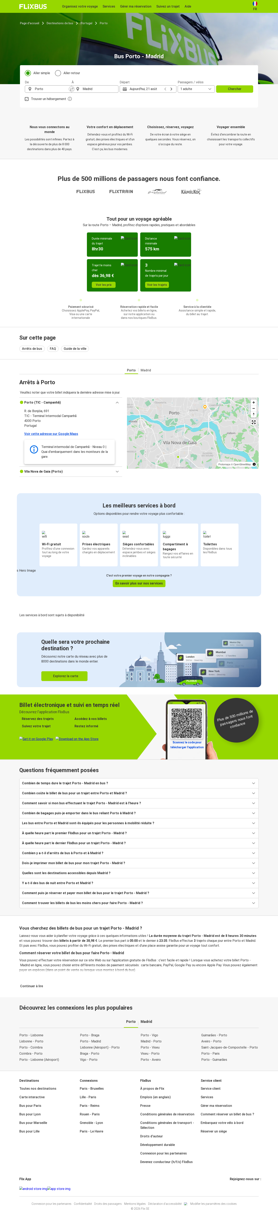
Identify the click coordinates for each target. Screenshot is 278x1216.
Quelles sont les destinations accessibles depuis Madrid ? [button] (66, 873)
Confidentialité (83, 1203)
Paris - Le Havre (91, 1131)
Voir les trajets (157, 284)
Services (207, 1097)
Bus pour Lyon (30, 1114)
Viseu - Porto (150, 1053)
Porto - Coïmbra (31, 1047)
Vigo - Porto (88, 1060)
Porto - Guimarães (214, 1060)
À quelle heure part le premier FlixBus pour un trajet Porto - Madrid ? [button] (74, 833)
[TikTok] (236, 1189)
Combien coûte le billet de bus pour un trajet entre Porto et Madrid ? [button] (74, 793)
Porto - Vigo (149, 1035)
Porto (104, 23)
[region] (193, 433)
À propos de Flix (152, 1089)
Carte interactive (32, 1097)
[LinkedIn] (234, 1189)
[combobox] (52, 89)
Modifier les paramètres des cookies (213, 1203)
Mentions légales (135, 1203)
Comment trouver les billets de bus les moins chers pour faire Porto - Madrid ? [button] (82, 903)
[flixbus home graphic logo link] (33, 6)
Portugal (86, 23)
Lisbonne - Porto (31, 1041)
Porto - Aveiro (151, 1060)
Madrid (146, 370)
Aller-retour (71, 73)
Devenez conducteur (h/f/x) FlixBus (166, 1162)
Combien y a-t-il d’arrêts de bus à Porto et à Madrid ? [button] (62, 853)
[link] (139, 659)
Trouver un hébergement (48, 99)
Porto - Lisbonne (31, 1035)
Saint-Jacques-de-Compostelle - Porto (229, 1047)
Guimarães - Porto (214, 1035)
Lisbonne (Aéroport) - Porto (100, 1047)
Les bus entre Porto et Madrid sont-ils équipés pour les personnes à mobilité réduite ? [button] (88, 823)
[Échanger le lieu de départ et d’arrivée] (71, 89)
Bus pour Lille (29, 1131)
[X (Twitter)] (235, 1189)
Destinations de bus (60, 23)
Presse (145, 1106)
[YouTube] (232, 1189)
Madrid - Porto (151, 1041)
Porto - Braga (89, 1035)
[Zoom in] (254, 402)
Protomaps (224, 464)
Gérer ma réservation (216, 1106)
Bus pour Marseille (33, 1123)
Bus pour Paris (30, 1106)
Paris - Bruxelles (92, 1089)
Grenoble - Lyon (91, 1123)
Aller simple (41, 73)
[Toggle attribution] (254, 464)
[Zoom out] (254, 408)
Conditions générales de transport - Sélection (167, 1125)
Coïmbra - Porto (31, 1053)
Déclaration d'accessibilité (165, 1203)
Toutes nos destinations (37, 1089)
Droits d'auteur (151, 1136)
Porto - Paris (210, 1053)
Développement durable (157, 1145)
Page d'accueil (29, 23)
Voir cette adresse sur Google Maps (51, 434)
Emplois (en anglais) (155, 1097)
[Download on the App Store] (58, 1188)
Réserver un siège (214, 1131)
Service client (211, 1089)
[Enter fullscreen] (254, 422)
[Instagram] (231, 1189)
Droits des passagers (108, 1203)
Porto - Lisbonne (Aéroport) (39, 1060)
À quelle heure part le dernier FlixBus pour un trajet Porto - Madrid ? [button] (74, 843)
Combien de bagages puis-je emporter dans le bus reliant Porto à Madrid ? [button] (79, 813)
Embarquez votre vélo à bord (222, 1123)
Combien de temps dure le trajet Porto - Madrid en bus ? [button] (65, 783)
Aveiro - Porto (211, 1041)
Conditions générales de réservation (167, 1114)
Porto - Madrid (90, 1041)
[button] (70, 402)
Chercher (234, 89)
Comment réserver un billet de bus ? (227, 1114)
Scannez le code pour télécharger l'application (187, 745)
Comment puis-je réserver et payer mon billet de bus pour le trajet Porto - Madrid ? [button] (85, 893)
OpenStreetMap (242, 464)
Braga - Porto (89, 1053)
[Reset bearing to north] (254, 414)
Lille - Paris (88, 1097)
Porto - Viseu (150, 1047)
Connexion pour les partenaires (163, 1153)
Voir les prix (104, 284)
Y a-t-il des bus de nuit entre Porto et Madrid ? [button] (57, 883)
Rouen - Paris (90, 1114)
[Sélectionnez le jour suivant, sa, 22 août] (171, 89)
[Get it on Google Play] (33, 1188)
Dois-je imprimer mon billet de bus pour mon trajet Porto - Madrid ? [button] (73, 863)
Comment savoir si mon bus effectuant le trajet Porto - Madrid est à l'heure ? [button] (81, 803)
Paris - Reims (90, 1106)
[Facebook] (230, 1189)
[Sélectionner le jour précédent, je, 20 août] (165, 89)
